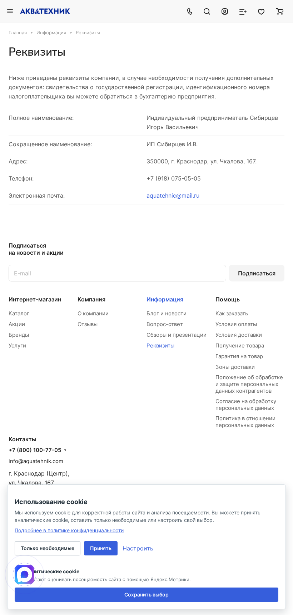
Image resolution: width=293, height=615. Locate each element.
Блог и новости (166, 313)
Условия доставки (238, 334)
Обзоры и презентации (176, 334)
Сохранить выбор (146, 594)
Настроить (138, 548)
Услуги (17, 345)
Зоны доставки (235, 367)
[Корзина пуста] (279, 11)
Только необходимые (47, 548)
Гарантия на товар (239, 356)
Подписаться (256, 273)
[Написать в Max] (24, 574)
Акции (17, 324)
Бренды (19, 334)
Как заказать (231, 313)
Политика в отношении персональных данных (245, 421)
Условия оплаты (236, 324)
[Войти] (225, 11)
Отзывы (88, 324)
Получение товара (239, 345)
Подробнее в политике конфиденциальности (69, 530)
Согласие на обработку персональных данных (245, 404)
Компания (91, 299)
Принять (100, 548)
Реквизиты (160, 345)
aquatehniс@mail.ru (172, 195)
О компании (93, 313)
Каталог (19, 313)
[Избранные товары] (261, 11)
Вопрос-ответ (164, 324)
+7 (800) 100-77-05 (35, 450)
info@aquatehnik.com (36, 461)
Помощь (227, 299)
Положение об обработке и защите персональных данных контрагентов (249, 384)
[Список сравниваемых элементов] (243, 11)
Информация (164, 299)
